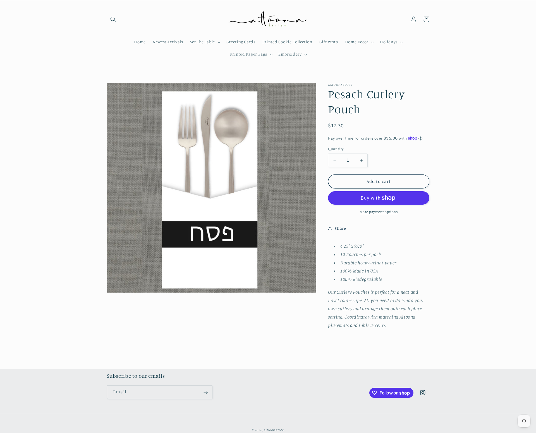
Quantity (335, 149)
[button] (113, 19)
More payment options (379, 212)
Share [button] (340, 228)
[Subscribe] (205, 392)
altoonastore (274, 430)
